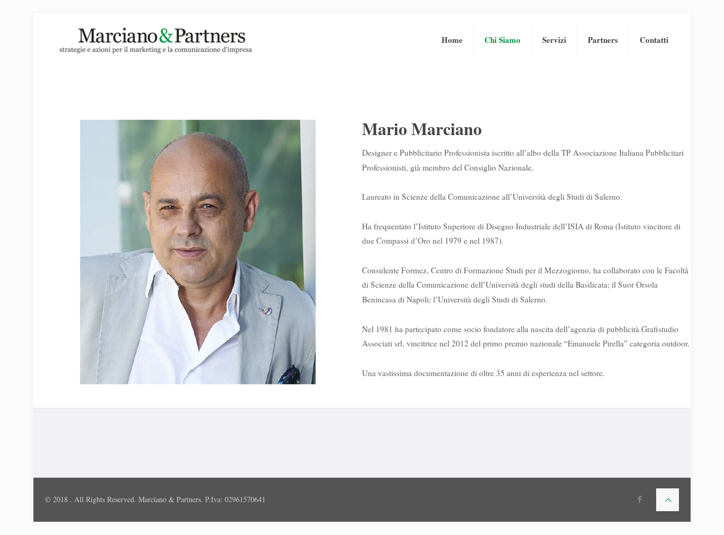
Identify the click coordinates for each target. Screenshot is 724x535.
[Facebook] (640, 499)
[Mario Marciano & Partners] (156, 39)
